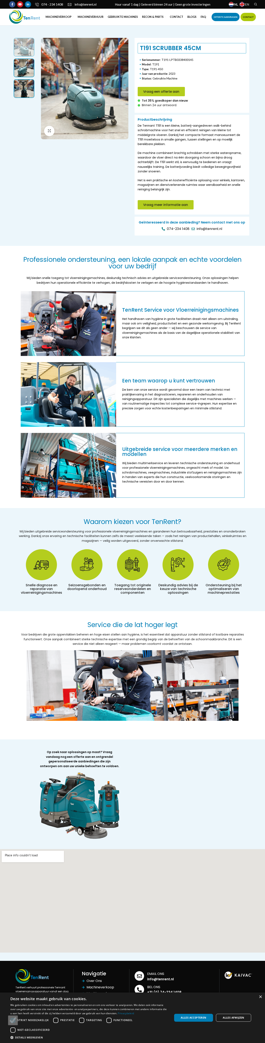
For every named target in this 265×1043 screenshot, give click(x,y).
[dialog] (132, 1018)
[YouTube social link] (20, 4)
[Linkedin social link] (28, 4)
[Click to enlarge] (49, 131)
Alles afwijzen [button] (233, 1017)
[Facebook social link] (12, 4)
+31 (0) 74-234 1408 (164, 992)
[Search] (255, 4)
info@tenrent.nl (160, 979)
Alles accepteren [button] (193, 1017)
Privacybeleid (126, 1013)
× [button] (260, 997)
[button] (161, 91)
